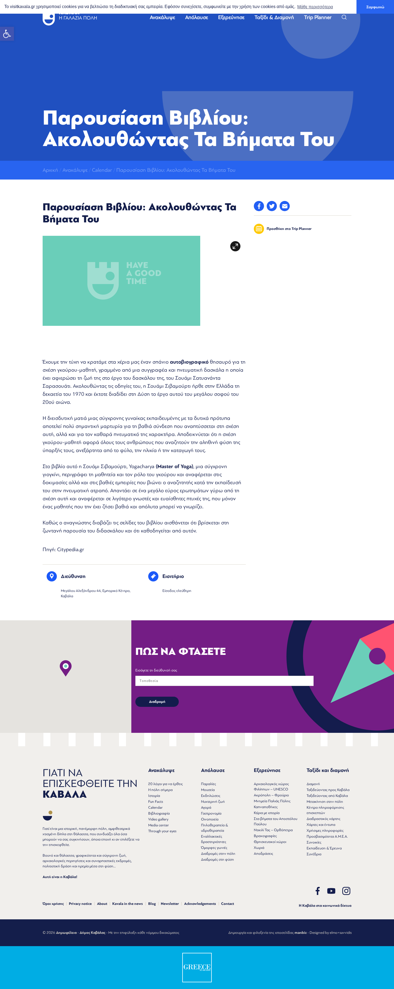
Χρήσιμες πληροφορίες (325, 830)
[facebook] (318, 891)
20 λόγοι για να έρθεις (165, 784)
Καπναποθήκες (266, 807)
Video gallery (158, 819)
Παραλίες (208, 784)
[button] (7, 34)
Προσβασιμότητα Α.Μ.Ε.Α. (327, 836)
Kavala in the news (127, 904)
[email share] (285, 206)
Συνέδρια (314, 854)
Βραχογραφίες (265, 836)
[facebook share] (259, 206)
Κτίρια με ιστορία (267, 813)
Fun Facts (155, 802)
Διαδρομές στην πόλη (218, 854)
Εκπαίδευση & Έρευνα (324, 848)
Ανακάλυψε (162, 17)
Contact (227, 904)
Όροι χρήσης (53, 904)
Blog (152, 904)
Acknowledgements (200, 904)
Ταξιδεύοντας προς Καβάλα (328, 790)
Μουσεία (208, 790)
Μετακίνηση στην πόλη (325, 802)
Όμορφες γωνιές (214, 848)
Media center (158, 825)
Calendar (102, 170)
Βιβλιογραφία (159, 813)
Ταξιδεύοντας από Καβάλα (327, 796)
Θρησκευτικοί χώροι (270, 842)
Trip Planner (318, 17)
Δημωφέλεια (66, 933)
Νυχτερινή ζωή (213, 802)
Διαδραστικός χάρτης (323, 819)
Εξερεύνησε (231, 17)
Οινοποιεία (209, 819)
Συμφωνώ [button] (375, 7)
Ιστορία (154, 796)
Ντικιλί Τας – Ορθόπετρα (273, 830)
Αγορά (206, 807)
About (102, 904)
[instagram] (346, 891)
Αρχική (50, 170)
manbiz (301, 933)
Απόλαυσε (196, 17)
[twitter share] (272, 206)
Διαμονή (313, 784)
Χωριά (259, 848)
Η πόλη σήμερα (160, 790)
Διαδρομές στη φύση (217, 859)
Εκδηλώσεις (210, 796)
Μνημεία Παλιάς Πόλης (272, 801)
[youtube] (331, 891)
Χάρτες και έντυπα (321, 825)
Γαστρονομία (211, 813)
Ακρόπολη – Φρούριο (271, 795)
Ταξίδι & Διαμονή (274, 17)
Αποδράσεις (263, 854)
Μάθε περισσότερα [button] (315, 7)
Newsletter (170, 904)
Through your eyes (162, 831)
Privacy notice (80, 904)
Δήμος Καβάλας (92, 933)
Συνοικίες (314, 842)
